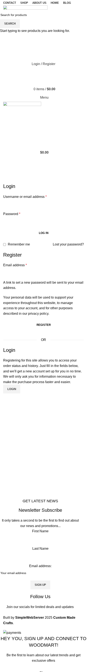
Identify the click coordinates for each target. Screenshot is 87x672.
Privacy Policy (70, 666)
